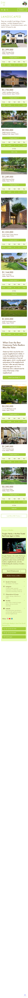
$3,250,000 (7, 406)
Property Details (13, 57)
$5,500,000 (7, 486)
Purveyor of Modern (7, 530)
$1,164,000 (7, 272)
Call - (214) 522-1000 (10, 628)
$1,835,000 (7, 319)
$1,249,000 (7, 176)
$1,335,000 (7, 232)
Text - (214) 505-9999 (10, 632)
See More (5, 565)
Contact (21, 9)
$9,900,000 (7, 130)
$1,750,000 (7, 90)
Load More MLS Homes (13, 516)
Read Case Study (13, 377)
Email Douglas (8, 637)
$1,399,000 (7, 49)
